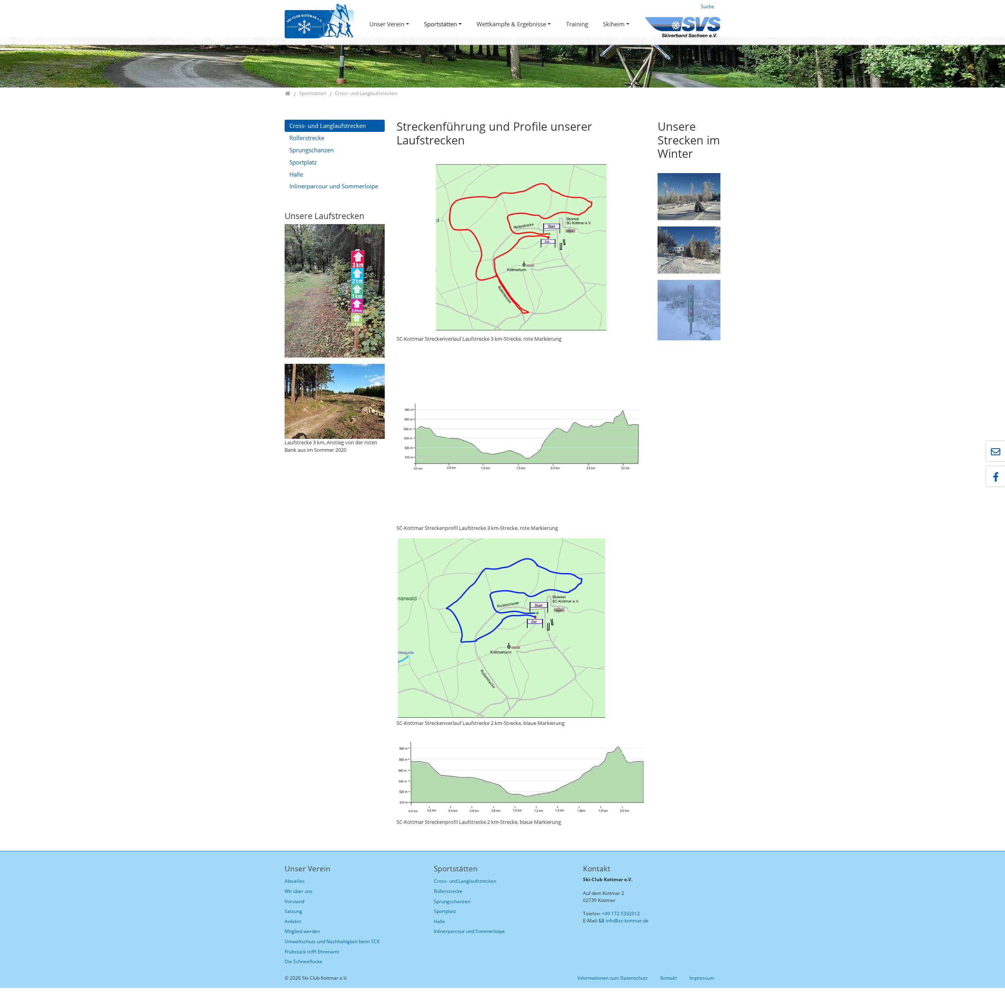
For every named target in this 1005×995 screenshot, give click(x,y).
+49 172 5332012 (621, 913)
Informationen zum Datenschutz (612, 978)
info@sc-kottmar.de (627, 920)
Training (577, 24)
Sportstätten (440, 24)
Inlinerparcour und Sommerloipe (333, 186)
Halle (296, 174)
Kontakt (668, 978)
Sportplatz (303, 162)
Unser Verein (386, 24)
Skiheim (614, 24)
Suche (707, 6)
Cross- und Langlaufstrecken (327, 126)
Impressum (701, 978)
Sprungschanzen (311, 150)
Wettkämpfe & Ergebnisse (511, 24)
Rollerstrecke (306, 138)
